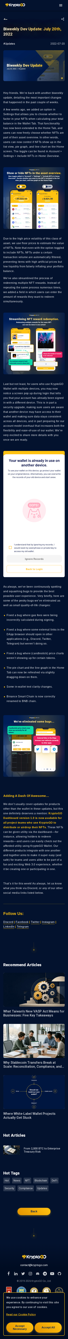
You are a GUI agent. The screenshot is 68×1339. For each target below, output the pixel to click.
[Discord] (38, 1274)
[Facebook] (9, 1274)
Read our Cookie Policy (21, 1314)
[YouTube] (52, 1274)
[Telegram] (45, 1274)
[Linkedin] (16, 1274)
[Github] (59, 1274)
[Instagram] (30, 1274)
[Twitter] (23, 1274)
